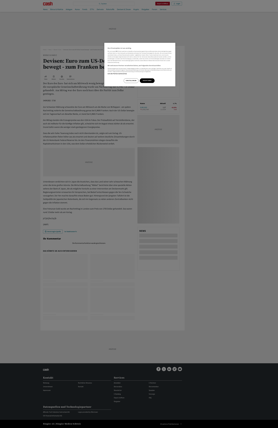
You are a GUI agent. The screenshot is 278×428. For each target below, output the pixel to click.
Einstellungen (131, 80)
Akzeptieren (147, 80)
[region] (139, 64)
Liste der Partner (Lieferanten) (117, 73)
